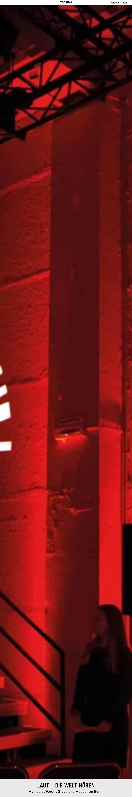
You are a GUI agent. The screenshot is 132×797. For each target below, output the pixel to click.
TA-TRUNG (66, 2)
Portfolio (114, 2)
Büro (124, 2)
